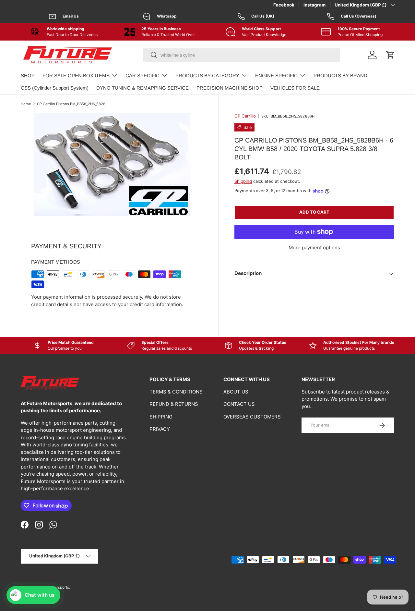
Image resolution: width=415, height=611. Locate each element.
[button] (390, 55)
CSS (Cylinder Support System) (55, 88)
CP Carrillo (245, 115)
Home (26, 104)
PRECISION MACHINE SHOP (229, 88)
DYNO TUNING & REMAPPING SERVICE (142, 88)
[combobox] (241, 55)
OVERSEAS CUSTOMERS (252, 417)
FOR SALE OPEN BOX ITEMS (76, 75)
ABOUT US (235, 392)
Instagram (314, 4)
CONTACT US (239, 404)
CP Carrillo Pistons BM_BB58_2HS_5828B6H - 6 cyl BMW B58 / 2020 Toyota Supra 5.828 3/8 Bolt (73, 104)
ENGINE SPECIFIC (276, 75)
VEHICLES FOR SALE (295, 88)
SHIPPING (160, 417)
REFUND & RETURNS (173, 404)
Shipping (243, 181)
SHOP (28, 75)
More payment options (314, 247)
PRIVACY (159, 429)
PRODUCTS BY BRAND (340, 75)
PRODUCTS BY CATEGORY (207, 75)
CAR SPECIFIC (142, 75)
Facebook (283, 4)
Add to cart (314, 212)
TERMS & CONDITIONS (176, 392)
